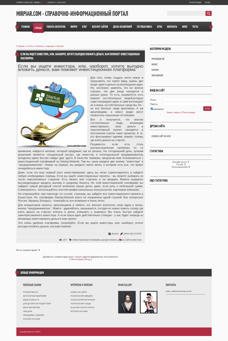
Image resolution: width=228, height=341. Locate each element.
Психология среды (81, 304)
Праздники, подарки (33, 315)
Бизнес (60, 46)
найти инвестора (133, 240)
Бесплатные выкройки (34, 296)
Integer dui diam (31, 319)
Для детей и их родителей (37, 304)
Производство (158, 58)
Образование (157, 75)
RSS (43, 2)
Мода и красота (31, 300)
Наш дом (27, 311)
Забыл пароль (173, 112)
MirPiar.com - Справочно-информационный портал (72, 14)
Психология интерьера (83, 300)
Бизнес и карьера (45, 46)
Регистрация (195, 2)
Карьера (155, 69)
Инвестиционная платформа (86, 240)
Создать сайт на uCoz (161, 136)
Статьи (30, 46)
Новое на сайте (79, 292)
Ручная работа (30, 292)
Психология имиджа (82, 296)
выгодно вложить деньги (112, 240)
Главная (20, 46)
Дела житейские (31, 307)
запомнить (158, 109)
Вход (207, 2)
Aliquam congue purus (82, 307)
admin (126, 234)
